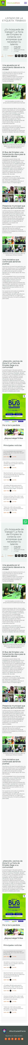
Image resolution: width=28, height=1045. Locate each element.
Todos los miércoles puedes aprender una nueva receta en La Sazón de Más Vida (13, 508)
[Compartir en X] (19, 56)
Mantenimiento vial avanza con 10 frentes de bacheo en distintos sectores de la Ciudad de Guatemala (14, 475)
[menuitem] (25, 3)
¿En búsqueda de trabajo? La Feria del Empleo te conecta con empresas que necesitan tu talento (14, 37)
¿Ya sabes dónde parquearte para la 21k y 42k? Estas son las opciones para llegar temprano (13, 487)
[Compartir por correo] (25, 56)
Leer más (6, 456)
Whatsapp (25, 521)
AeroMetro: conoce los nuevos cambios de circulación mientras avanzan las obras (14, 463)
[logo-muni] (3, 3)
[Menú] (25, 3)
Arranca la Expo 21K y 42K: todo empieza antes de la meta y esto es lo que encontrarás (14, 498)
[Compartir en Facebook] (16, 56)
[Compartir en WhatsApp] (22, 56)
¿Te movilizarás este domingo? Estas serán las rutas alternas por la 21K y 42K (14, 453)
